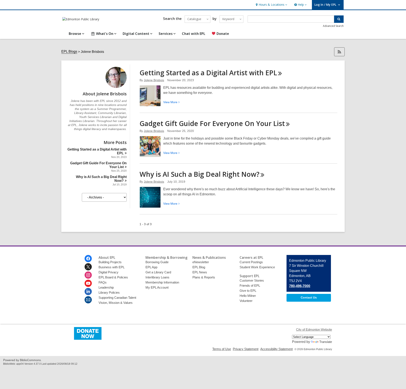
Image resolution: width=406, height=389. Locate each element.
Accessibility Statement (276, 349)
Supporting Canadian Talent (117, 297)
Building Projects (110, 262)
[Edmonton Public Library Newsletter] (88, 299)
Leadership (106, 287)
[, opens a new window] (88, 338)
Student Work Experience (257, 267)
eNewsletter (200, 262)
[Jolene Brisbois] (116, 87)
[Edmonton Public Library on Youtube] (88, 283)
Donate (222, 33)
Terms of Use (221, 349)
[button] (271, 5)
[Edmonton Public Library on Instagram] (88, 275)
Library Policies (109, 292)
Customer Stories (252, 280)
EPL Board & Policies (113, 277)
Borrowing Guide (157, 262)
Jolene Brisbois (154, 80)
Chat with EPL (193, 33)
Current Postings (251, 262)
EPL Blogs (69, 51)
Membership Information (162, 282)
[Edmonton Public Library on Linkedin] (88, 291)
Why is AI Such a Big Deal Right (199, 174)
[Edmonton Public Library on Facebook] (88, 258)
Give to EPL (248, 290)
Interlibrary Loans (157, 277)
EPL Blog (198, 267)
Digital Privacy (108, 272)
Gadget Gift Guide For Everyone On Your (212, 123)
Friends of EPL (250, 285)
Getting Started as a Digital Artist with (208, 72)
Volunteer (246, 301)
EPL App (151, 267)
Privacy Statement (245, 349)
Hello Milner (248, 295)
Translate (325, 342)
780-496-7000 (299, 286)
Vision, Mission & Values (116, 302)
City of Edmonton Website (314, 329)
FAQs (103, 282)
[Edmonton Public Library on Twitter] (88, 266)
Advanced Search (333, 26)
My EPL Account (157, 287)
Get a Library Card (158, 272)
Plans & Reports (203, 277)
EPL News (199, 272)
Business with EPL (112, 267)
